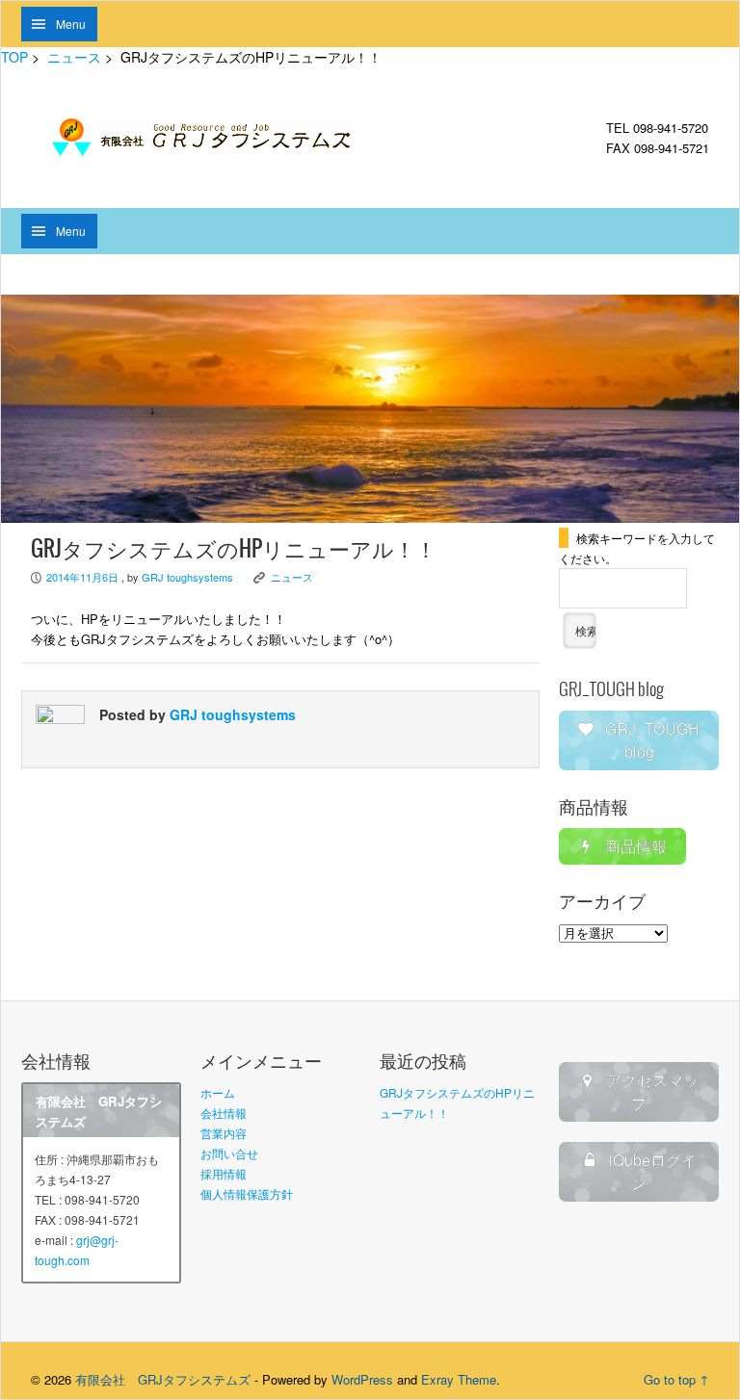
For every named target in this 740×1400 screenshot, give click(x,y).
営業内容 (223, 1133)
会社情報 (223, 1112)
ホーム (217, 1092)
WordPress (362, 1379)
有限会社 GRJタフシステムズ (163, 1379)
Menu (71, 23)
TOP (14, 56)
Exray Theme (458, 1379)
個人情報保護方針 (246, 1193)
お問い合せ (229, 1153)
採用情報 (223, 1173)
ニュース (74, 56)
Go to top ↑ (676, 1379)
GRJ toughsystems (187, 576)
